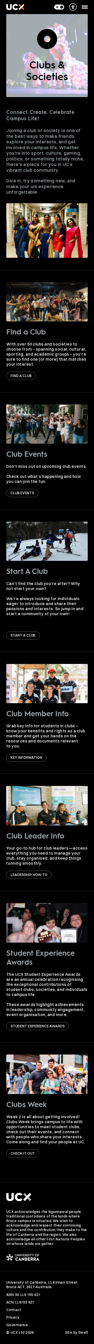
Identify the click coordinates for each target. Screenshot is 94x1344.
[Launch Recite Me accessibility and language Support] (73, 7)
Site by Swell (76, 1332)
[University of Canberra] (47, 1257)
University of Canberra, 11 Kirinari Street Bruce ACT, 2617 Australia (42, 1284)
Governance (17, 1325)
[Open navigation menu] (85, 7)
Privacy (12, 1317)
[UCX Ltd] (15, 7)
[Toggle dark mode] (59, 7)
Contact (13, 1310)
